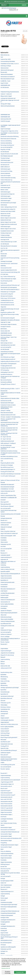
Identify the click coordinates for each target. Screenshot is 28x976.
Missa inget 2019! (4, 502)
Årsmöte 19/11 (4, 520)
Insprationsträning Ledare (6, 672)
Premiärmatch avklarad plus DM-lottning (10, 136)
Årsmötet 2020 (4, 390)
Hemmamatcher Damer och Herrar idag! (9, 422)
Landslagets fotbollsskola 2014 (8, 926)
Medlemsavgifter (4, 597)
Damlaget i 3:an (4, 951)
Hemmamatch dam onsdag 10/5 (8, 209)
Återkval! (3, 661)
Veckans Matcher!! (5, 728)
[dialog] (14, 965)
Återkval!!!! (3, 657)
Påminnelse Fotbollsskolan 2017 (8, 588)
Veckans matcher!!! (5, 731)
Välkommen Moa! (4, 68)
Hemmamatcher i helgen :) (6, 814)
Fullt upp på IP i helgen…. (6, 103)
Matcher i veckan (4, 189)
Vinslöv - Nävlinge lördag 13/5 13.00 (9, 207)
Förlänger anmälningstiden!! (7, 915)
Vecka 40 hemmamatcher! (6, 792)
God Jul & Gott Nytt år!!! (6, 766)
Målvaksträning (4, 685)
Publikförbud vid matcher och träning (9, 451)
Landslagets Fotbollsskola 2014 (8, 919)
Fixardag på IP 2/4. (5, 746)
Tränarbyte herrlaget (5, 158)
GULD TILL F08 (4, 248)
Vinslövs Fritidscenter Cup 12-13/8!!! (9, 241)
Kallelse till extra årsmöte (6, 237)
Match (2, 849)
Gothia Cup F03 (4, 493)
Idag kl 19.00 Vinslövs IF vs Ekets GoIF (9, 533)
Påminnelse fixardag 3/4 (6, 335)
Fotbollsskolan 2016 (5, 709)
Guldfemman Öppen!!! (5, 752)
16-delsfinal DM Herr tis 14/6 (7, 300)
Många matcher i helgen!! (6, 96)
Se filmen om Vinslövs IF (6, 634)
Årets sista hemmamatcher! (7, 412)
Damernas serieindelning (6, 143)
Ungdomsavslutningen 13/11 (7, 891)
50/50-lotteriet (4, 204)
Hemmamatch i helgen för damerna (8, 324)
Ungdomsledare (4, 648)
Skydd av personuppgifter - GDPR (8, 535)
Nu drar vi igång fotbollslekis (7, 726)
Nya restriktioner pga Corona (7, 467)
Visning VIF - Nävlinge (5, 410)
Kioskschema (4, 928)
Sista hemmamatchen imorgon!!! (8, 795)
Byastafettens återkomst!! (6, 698)
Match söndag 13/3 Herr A (6, 343)
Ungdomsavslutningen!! (6, 650)
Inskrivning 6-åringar (5, 733)
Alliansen (3, 953)
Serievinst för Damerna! (6, 522)
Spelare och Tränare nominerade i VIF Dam (10, 480)
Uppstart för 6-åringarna (6, 610)
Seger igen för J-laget (5, 322)
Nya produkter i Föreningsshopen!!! (8, 363)
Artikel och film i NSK (5, 665)
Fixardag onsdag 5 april (6, 233)
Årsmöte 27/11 (4, 553)
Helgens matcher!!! (5, 718)
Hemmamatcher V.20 (5, 601)
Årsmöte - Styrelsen (5, 642)
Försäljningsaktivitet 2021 (6, 365)
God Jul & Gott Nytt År (5, 876)
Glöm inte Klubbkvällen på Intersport (9, 750)
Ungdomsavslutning (5, 567)
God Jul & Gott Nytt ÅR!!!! (6, 548)
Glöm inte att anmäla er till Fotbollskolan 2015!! (11, 838)
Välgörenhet (3, 306)
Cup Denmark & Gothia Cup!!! (7, 696)
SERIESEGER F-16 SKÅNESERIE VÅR (9, 497)
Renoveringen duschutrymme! (7, 145)
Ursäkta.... (3, 762)
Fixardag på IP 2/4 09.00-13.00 (7, 625)
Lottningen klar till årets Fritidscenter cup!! (10, 831)
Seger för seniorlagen (5, 128)
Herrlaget (3, 895)
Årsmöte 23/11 (4, 396)
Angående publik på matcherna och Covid (10, 361)
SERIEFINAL (3, 265)
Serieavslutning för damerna (7, 351)
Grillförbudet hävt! (5, 524)
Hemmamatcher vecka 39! (6, 797)
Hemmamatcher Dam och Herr (7, 304)
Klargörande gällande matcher (7, 463)
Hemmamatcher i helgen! (6, 827)
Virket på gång (4, 705)
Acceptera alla (19, 972)
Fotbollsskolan (4, 586)
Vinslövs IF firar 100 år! (6, 59)
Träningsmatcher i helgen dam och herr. (9, 131)
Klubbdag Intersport (5, 864)
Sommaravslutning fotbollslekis (8, 61)
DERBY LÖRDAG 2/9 (5, 166)
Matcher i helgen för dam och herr (8, 217)
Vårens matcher (4, 542)
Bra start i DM (4, 866)
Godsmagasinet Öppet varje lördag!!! (9, 904)
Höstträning (3, 565)
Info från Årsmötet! (5, 349)
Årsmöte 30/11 (4, 644)
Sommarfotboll (4, 584)
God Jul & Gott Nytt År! (6, 632)
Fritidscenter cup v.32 (5, 185)
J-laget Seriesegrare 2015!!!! (7, 782)
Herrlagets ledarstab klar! (6, 518)
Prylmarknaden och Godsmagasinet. (9, 287)
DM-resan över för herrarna (7, 296)
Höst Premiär (3, 816)
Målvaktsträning (4, 676)
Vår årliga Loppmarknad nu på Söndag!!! (10, 687)
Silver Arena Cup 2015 (5, 868)
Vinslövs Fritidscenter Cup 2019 (8, 491)
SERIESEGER (3, 255)
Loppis (2, 627)
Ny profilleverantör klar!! (6, 623)
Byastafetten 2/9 (4, 580)
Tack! (2, 57)
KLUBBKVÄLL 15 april (5, 81)
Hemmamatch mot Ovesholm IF (8, 76)
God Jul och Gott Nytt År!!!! (6, 147)
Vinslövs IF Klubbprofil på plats (8, 621)
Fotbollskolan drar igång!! (6, 902)
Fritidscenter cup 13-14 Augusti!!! (8, 291)
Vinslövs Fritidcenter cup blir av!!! (8, 359)
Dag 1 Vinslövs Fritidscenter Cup (8, 276)
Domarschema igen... (5, 692)
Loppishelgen (4, 821)
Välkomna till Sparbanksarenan (8, 106)
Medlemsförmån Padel (6, 220)
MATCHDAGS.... (4, 328)
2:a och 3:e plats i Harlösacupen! (8, 476)
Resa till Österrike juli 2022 (6, 280)
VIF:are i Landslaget (5, 636)
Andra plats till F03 (8, 31)
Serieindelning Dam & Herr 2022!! (8, 345)
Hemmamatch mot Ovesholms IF (8, 829)
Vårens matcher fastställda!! (7, 619)
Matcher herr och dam (5, 213)
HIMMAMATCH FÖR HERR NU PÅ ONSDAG (10, 320)
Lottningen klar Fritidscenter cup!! (8, 98)
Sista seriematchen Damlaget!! (7, 486)
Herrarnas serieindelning (6, 140)
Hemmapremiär (4, 606)
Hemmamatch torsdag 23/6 (7, 293)
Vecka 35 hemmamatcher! (6, 810)
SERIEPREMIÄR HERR (5, 85)
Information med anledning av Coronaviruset (10, 473)
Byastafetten (3, 674)
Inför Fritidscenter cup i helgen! (7, 357)
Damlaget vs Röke (5, 917)
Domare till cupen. (5, 595)
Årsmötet (3, 482)
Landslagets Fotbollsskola (7, 818)
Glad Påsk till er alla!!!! (5, 741)
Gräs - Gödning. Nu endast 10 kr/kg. (9, 823)
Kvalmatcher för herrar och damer (8, 405)
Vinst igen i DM (4, 340)
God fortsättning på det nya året (8, 764)
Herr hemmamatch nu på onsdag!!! (8, 202)
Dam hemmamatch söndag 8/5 (8, 317)
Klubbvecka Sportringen (6, 617)
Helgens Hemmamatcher (6, 862)
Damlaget (3, 878)
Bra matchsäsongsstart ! (6, 942)
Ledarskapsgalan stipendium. (7, 720)
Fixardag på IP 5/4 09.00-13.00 (7, 471)
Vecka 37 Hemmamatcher (6, 803)
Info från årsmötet (5, 87)
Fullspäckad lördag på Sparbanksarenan (10, 91)
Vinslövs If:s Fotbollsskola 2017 (8, 599)
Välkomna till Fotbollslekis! (7, 74)
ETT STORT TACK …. (5, 274)
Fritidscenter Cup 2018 (6, 544)
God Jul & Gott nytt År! (6, 508)
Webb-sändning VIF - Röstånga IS (8, 443)
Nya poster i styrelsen (5, 887)
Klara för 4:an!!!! (4, 788)
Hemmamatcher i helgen (6, 198)
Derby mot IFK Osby (5, 681)
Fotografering (4, 842)
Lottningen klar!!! (4, 713)
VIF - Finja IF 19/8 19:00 (6, 436)
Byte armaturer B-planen (6, 380)
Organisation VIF (4, 559)
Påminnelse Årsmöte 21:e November (9, 246)
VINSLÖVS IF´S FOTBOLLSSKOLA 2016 (9, 724)
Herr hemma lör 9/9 (5, 164)
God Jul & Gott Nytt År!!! (6, 347)
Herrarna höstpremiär (5, 173)
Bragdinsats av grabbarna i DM (7, 312)
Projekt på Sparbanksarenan (7, 853)
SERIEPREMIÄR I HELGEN (6, 333)
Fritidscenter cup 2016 (6, 702)
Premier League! (4, 898)
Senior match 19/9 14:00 (6, 799)
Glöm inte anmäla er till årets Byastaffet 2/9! (10, 573)
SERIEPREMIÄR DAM (5, 114)
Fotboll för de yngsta (5, 121)
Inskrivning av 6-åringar (6, 65)
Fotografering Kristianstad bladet (8, 913)
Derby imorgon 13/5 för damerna (8, 298)
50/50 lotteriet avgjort (5, 160)
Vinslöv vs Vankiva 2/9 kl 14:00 (7, 569)
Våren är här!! (3, 614)
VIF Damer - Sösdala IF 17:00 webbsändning (10, 417)
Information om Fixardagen (7, 465)
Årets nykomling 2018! (6, 504)
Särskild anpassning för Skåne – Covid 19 (10, 388)
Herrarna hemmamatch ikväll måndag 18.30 (10, 272)
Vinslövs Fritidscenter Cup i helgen (8, 278)
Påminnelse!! (3, 739)
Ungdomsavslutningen (6, 775)
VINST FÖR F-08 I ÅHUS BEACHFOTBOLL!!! (10, 289)
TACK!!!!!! (2, 825)
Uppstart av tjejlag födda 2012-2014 (9, 270)
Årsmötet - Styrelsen (5, 769)
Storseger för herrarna (5, 326)
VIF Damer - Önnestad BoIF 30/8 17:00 (9, 428)
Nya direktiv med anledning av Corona (9, 456)
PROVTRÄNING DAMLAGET (7, 156)
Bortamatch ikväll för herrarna (7, 302)
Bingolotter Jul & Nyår (5, 149)
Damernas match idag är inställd (8, 211)
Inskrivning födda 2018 (6, 119)
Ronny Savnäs (4, 283)
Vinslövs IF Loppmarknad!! (7, 808)
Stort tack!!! (3, 900)
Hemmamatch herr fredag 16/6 (7, 194)
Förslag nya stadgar (5, 235)
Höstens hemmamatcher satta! (7, 582)
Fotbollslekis (3, 537)
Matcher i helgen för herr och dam (8, 222)
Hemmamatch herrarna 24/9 (7, 162)
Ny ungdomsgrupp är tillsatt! (7, 880)
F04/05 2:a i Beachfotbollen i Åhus (8, 495)
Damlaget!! (3, 924)
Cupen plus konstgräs (5, 175)
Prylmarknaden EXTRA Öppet (7, 402)
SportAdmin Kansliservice (6, 374)
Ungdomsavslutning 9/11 (6, 557)
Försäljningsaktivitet (5, 921)
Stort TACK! (3, 546)
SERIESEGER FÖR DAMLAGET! (7, 484)
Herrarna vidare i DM (5, 331)
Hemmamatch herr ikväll (6, 267)
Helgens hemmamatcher (6, 575)
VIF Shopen (3, 944)
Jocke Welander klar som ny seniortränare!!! (10, 779)
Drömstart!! (3, 499)
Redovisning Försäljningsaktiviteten (9, 906)
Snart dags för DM (5, 239)
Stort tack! (3, 700)
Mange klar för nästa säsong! (7, 655)
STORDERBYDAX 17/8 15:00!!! (7, 489)
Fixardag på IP (4, 930)
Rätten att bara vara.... (5, 55)
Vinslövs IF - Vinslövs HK (6, 94)
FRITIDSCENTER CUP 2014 (6, 940)
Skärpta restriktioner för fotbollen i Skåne (10, 398)
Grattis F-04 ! (3, 882)
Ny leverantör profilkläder (6, 382)
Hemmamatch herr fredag (6, 171)
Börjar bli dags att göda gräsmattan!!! (9, 612)
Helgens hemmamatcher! (6, 812)
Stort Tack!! (3, 908)
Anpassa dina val (6, 968)
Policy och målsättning (6, 851)
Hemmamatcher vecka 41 (6, 786)
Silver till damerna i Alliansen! (7, 506)
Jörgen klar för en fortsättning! (7, 652)
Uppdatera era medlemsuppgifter (8, 947)
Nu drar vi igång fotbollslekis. (7, 604)
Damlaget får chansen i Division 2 (8, 384)
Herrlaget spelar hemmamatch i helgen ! (9, 844)
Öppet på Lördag (4, 748)
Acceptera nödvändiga (7, 972)
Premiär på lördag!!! (5, 735)
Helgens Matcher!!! (5, 722)
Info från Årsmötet (5, 151)
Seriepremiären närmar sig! (7, 744)
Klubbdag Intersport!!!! (6, 935)
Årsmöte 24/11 (4, 889)
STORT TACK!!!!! (4, 591)
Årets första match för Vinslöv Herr (8, 138)
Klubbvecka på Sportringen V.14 (8, 469)
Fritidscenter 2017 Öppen (6, 630)
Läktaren (3, 715)
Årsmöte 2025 (4, 72)
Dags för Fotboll (4, 83)
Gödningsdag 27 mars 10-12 (7, 372)
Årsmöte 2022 (4, 253)
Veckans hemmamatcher (6, 578)
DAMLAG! (3, 529)
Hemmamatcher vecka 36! (6, 805)
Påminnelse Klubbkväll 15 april (7, 78)
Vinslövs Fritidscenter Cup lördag (8, 177)
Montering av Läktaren (6, 707)
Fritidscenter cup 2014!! (6, 949)
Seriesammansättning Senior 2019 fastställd (10, 514)
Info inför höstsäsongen (6, 445)
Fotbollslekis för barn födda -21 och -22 (10, 63)
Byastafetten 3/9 (4, 694)
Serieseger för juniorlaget (6, 261)
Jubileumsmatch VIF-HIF (6, 668)
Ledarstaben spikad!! (5, 555)
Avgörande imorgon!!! (5, 790)
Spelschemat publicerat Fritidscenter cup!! (10, 285)
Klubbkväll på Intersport (6, 757)
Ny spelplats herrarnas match (7, 230)
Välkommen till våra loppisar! (7, 70)
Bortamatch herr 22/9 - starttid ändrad (9, 263)
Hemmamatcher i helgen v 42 (7, 784)
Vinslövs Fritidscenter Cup (6, 179)
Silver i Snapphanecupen (6, 885)
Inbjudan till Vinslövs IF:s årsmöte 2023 (9, 153)
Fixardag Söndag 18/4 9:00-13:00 (8, 368)
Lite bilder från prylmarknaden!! (7, 593)
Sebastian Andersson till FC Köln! (8, 414)
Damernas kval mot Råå (6, 400)
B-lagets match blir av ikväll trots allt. (9, 224)
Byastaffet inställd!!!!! (5, 571)
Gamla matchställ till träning (7, 458)
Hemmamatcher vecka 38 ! (6, 801)
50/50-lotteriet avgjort (5, 169)
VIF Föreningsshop (5, 370)
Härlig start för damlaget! (6, 527)
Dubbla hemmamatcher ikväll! (7, 441)
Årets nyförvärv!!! (4, 754)
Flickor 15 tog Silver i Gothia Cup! (8, 531)
